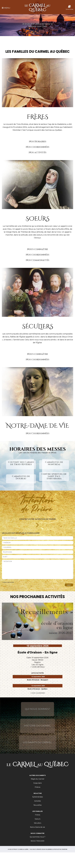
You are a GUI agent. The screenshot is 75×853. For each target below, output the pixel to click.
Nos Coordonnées (37, 433)
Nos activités (37, 152)
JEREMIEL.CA (51, 849)
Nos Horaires (37, 141)
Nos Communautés (37, 260)
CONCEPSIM (64, 849)
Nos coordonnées (37, 147)
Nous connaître (37, 249)
